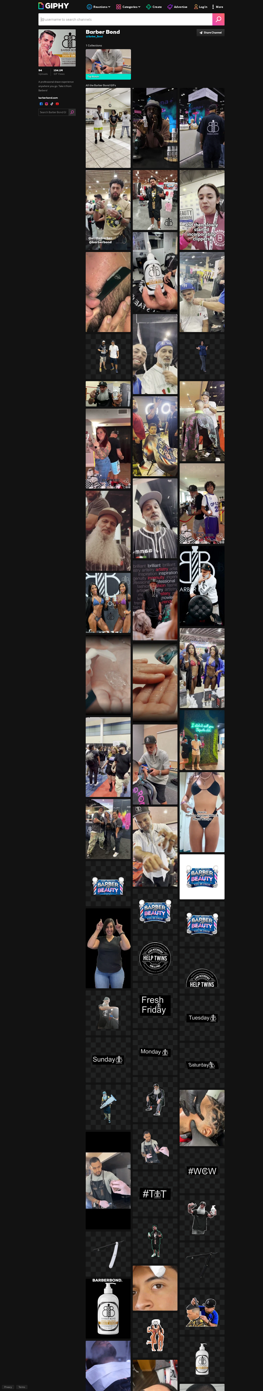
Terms (22, 1387)
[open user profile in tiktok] (52, 104)
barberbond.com (48, 97)
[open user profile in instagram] (46, 104)
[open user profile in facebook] (41, 104)
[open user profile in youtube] (57, 104)
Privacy (8, 1387)
